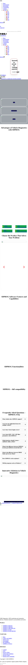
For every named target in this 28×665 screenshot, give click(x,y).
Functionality (6, 39)
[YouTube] (4, 34)
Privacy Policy (6, 652)
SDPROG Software (7, 625)
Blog (4, 637)
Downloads (5, 41)
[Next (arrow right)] (2, 664)
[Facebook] (1, 34)
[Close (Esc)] (0, 663)
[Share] (2, 663)
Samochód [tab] (13, 72)
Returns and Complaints (8, 656)
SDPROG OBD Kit (8, 627)
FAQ (4, 651)
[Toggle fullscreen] (3, 663)
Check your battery (7, 638)
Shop (4, 38)
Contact (5, 43)
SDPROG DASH (7, 629)
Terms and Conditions (8, 653)
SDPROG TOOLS (7, 643)
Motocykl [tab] (14, 72)
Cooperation (6, 42)
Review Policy (6, 655)
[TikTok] (6, 34)
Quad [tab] (16, 72)
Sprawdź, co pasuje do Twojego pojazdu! (11, 78)
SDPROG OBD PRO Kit (9, 628)
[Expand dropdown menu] (7, 45)
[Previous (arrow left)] (0, 664)
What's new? (6, 639)
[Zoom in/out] (5, 663)
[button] (14, 419)
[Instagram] (3, 34)
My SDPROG (6, 642)
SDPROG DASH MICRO (9, 631)
